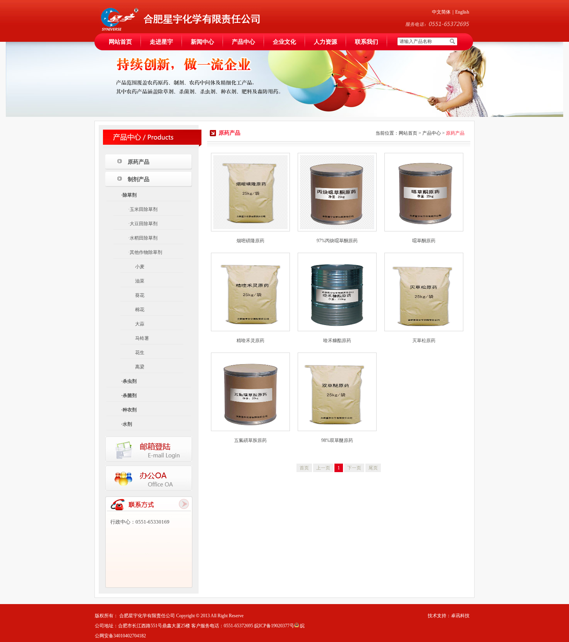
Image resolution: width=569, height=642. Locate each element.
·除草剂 (129, 195)
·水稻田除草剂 (143, 238)
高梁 (139, 367)
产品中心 (243, 42)
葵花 (139, 295)
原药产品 (138, 162)
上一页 (323, 468)
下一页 (354, 468)
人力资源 (325, 42)
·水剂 (126, 424)
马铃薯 (142, 338)
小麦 (139, 266)
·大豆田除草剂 (143, 223)
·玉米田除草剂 (143, 209)
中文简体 (441, 12)
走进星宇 (161, 42)
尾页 (373, 468)
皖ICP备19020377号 (274, 625)
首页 (304, 468)
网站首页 (120, 42)
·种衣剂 (129, 410)
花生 (139, 352)
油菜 (139, 281)
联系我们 (366, 42)
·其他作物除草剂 (145, 252)
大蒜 (139, 324)
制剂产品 (138, 179)
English (462, 12)
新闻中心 (202, 42)
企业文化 (284, 42)
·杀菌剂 (129, 395)
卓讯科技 (460, 615)
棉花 (139, 309)
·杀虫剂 (129, 381)
